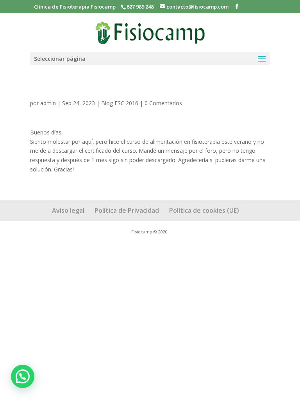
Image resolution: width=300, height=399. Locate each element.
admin (48, 103)
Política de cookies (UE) (204, 210)
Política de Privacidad (127, 210)
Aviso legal (68, 210)
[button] (22, 376)
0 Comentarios (163, 103)
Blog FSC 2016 (119, 103)
